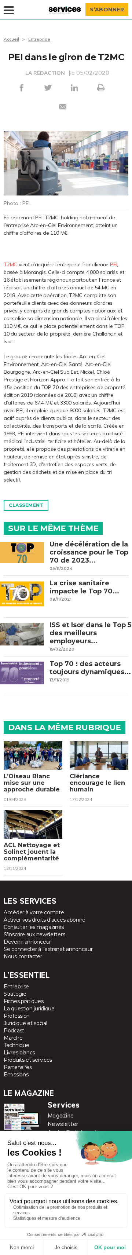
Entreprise (39, 39)
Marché (13, 1038)
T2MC (10, 264)
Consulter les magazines (34, 927)
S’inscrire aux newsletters (34, 934)
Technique (16, 1045)
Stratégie (15, 994)
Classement (26, 505)
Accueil (11, 39)
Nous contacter (23, 956)
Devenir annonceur (27, 941)
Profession (17, 1016)
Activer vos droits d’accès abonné (44, 919)
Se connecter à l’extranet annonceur (48, 949)
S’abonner (107, 9)
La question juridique (29, 1008)
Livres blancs (19, 1052)
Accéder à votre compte (34, 912)
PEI (113, 264)
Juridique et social (25, 1023)
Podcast (14, 1030)
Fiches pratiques (23, 1001)
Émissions (16, 1074)
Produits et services (28, 1060)
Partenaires (18, 1067)
